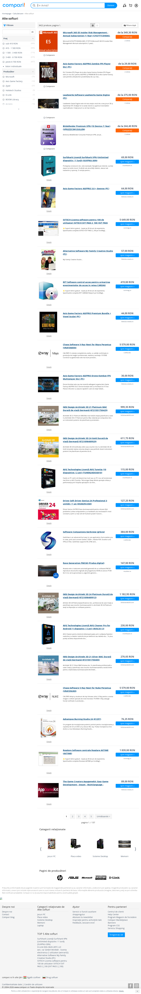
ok (32, 32)
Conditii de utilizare (33, 984)
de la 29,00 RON (127, 63)
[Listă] (92, 25)
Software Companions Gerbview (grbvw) (84, 531)
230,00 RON (127, 625)
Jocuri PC (52, 856)
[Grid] (97, 25)
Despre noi (7, 911)
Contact (5, 914)
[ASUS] (73, 878)
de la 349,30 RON (127, 32)
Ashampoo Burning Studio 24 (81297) (82, 719)
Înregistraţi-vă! (116, 934)
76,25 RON (127, 719)
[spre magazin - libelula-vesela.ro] (50, 197)
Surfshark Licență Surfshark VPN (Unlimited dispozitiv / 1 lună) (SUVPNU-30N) (52, 941)
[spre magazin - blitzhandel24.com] (50, 415)
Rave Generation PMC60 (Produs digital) (83, 563)
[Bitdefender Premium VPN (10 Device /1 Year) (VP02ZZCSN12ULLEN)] (50, 135)
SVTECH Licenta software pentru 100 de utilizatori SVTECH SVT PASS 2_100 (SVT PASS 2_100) (85, 223)
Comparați (127, 36)
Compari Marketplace (118, 920)
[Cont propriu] (136, 5)
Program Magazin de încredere (122, 917)
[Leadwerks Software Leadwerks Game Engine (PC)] (50, 103)
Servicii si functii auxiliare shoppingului (84, 913)
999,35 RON (127, 407)
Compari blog (8, 917)
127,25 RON (127, 500)
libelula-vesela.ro (127, 197)
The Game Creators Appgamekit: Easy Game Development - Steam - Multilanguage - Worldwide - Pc (85, 784)
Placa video (76, 856)
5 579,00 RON (127, 344)
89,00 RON (127, 781)
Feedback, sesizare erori (84, 922)
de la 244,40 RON (127, 126)
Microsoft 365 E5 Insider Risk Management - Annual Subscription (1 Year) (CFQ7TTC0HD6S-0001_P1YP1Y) (86, 35)
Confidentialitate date (12, 984)
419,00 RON (127, 282)
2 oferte (127, 41)
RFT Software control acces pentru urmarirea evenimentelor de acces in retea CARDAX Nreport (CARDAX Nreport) (86, 285)
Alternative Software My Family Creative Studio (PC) (51, 956)
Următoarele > (103, 816)
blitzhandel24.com (127, 415)
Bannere (112, 922)
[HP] (59, 878)
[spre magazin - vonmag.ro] (50, 228)
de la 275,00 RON (127, 95)
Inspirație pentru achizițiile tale (87, 920)
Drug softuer (52, 977)
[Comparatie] (124, 5)
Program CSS (114, 925)
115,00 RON (127, 469)
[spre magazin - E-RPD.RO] (50, 353)
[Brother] (100, 878)
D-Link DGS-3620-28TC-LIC (49, 947)
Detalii (49, 180)
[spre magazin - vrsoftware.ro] (50, 166)
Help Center (113, 914)
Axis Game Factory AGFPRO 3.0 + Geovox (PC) (86, 188)
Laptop (40, 925)
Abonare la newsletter (83, 917)
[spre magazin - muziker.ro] (50, 571)
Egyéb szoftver (33, 977)
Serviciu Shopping (116, 928)
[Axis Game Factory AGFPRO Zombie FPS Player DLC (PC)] (50, 72)
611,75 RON (127, 438)
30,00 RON (127, 375)
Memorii (124, 856)
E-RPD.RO (127, 353)
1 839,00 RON (127, 750)
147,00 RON (127, 563)
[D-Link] (114, 878)
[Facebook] (130, 985)
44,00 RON (127, 313)
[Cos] (130, 5)
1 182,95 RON (127, 594)
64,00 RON (127, 188)
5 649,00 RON (127, 219)
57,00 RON (127, 251)
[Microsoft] (87, 878)
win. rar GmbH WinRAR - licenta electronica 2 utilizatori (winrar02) (52, 951)
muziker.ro (127, 571)
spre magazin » (127, 161)
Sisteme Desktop (100, 856)
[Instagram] (136, 985)
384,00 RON (127, 531)
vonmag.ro (127, 228)
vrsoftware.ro (127, 165)
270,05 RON (127, 656)
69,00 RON (127, 157)
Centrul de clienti (116, 911)
